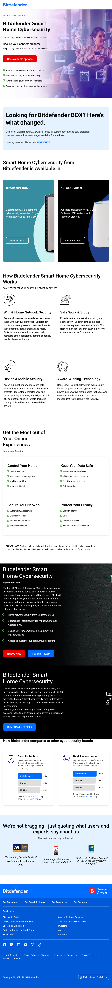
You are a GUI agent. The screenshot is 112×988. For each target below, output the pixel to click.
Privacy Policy (30, 955)
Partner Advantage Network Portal (18, 930)
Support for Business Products (72, 921)
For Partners (80, 902)
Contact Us (72, 955)
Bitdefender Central (11, 917)
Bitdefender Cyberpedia (13, 926)
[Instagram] (32, 945)
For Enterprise (59, 902)
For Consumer (10, 902)
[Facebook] (4, 945)
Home (5, 15)
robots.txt (18, 958)
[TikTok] (39, 945)
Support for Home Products (70, 917)
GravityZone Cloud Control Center (18, 921)
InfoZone (62, 934)
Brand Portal (8, 934)
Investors (62, 926)
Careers (61, 930)
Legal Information (11, 955)
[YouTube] (25, 945)
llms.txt (6, 958)
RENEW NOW (43, 142)
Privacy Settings (89, 955)
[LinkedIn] (18, 945)
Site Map (45, 955)
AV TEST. (34, 799)
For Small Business (35, 902)
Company (58, 955)
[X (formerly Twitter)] (11, 945)
